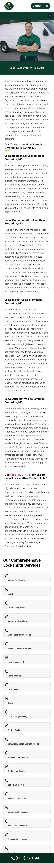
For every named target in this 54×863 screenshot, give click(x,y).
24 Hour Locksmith (16, 785)
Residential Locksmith (17, 825)
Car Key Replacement (17, 730)
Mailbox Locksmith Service (19, 648)
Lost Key (11, 594)
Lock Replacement (16, 662)
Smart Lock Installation (18, 621)
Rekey (10, 703)
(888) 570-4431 (20, 474)
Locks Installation (16, 676)
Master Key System (16, 580)
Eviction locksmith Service (19, 635)
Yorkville (11, 853)
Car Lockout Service (17, 771)
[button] (50, 16)
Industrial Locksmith (17, 798)
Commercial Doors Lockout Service (23, 744)
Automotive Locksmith (18, 812)
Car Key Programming (17, 716)
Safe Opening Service (17, 607)
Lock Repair (13, 689)
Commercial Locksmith (18, 839)
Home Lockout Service (18, 757)
